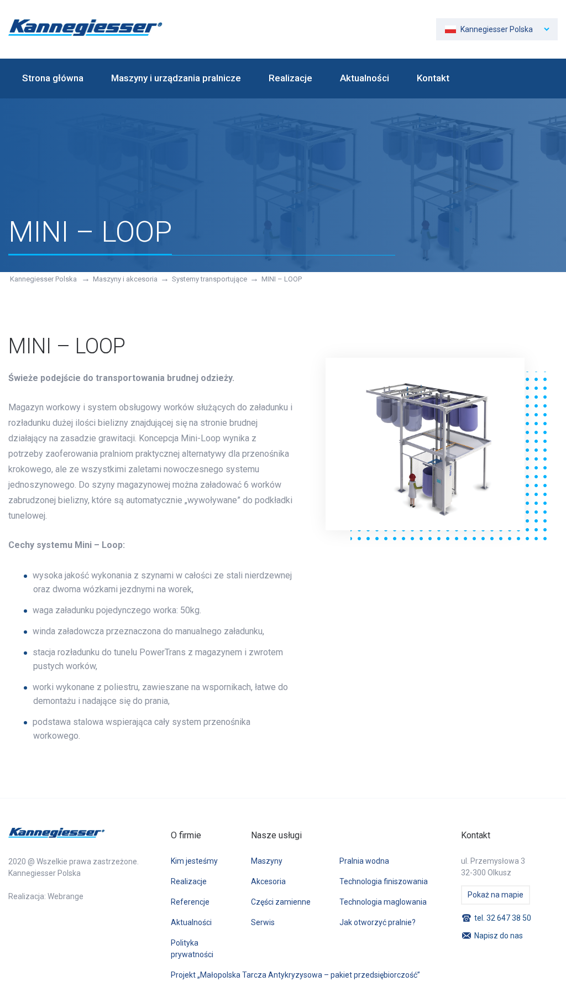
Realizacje (290, 77)
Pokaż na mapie (495, 894)
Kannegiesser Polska (44, 279)
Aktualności (364, 77)
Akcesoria (268, 881)
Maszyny (266, 861)
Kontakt (433, 77)
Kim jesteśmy (194, 861)
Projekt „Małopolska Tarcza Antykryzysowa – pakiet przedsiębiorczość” (295, 974)
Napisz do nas (498, 935)
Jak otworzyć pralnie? (377, 922)
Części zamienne (281, 901)
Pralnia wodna (364, 861)
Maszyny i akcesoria (125, 279)
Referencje (190, 901)
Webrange (65, 896)
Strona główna (52, 77)
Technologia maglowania (383, 901)
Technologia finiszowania (383, 881)
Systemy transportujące (209, 279)
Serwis (263, 922)
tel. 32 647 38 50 (502, 918)
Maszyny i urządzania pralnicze (176, 77)
